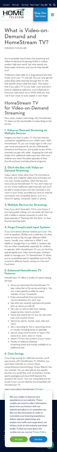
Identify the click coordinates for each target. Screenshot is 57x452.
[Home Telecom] (16, 13)
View (26, 378)
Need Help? (35, 4)
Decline (38, 439)
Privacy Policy (39, 432)
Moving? (15, 4)
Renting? (25, 4)
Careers (6, 4)
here (40, 389)
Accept (18, 439)
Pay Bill (44, 4)
